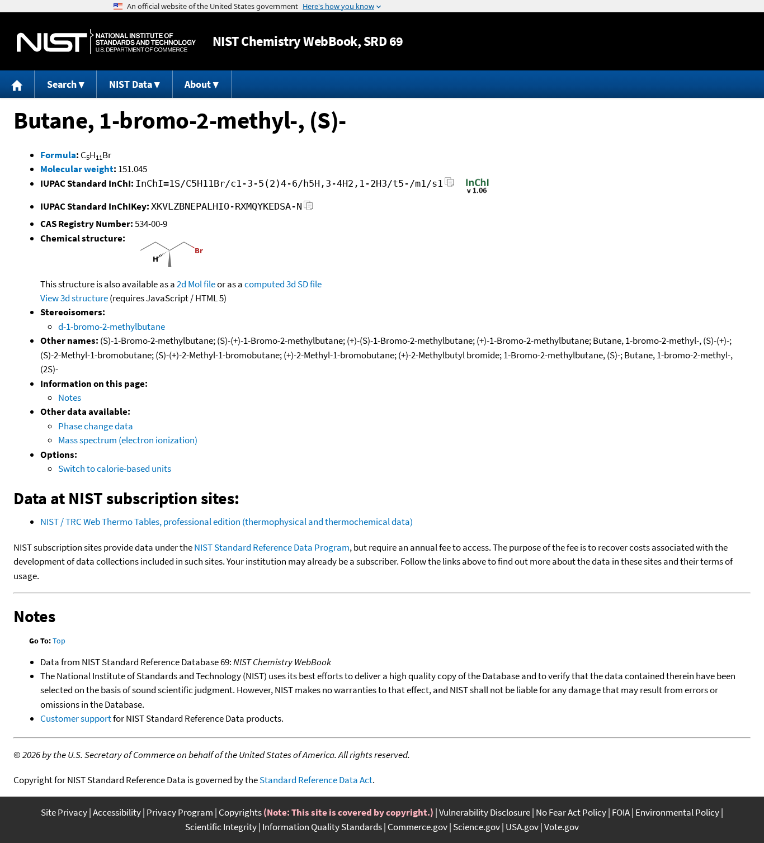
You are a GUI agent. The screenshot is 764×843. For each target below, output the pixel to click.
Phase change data (95, 426)
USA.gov (522, 827)
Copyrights (240, 812)
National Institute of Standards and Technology (106, 41)
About (198, 84)
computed (264, 284)
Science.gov (476, 827)
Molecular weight (77, 169)
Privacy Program (180, 812)
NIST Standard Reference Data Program (272, 547)
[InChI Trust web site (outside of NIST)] (477, 192)
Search (62, 84)
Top (59, 641)
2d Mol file (196, 284)
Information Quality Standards (322, 827)
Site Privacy (64, 812)
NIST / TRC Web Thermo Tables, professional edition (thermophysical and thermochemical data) (226, 521)
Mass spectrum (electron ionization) (127, 440)
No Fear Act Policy (571, 812)
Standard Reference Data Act (316, 780)
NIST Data (130, 84)
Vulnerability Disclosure (484, 812)
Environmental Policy (677, 812)
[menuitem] (17, 84)
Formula (58, 155)
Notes (69, 397)
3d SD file (304, 284)
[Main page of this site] (17, 84)
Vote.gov (561, 827)
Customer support (75, 718)
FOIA (621, 812)
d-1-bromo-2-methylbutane (111, 326)
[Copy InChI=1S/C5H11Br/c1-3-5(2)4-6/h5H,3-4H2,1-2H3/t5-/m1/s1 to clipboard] (449, 185)
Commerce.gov (417, 827)
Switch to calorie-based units (114, 468)
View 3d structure (74, 298)
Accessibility (117, 812)
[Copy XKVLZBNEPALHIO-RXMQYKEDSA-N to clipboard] (308, 208)
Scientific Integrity (221, 827)
